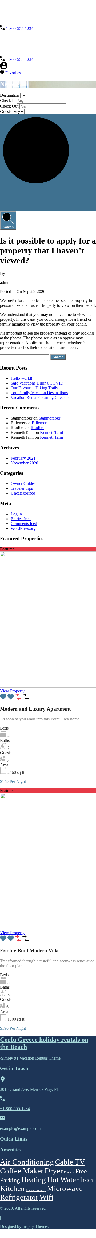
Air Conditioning (27, 1162)
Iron (86, 1179)
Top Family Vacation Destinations (39, 392)
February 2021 (23, 458)
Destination (10, 95)
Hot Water (63, 1179)
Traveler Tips (22, 488)
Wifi (46, 1197)
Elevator (69, 1172)
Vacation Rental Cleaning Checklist (40, 397)
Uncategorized (23, 493)
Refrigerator (19, 1197)
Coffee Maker (21, 1170)
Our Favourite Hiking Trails (34, 388)
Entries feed (21, 518)
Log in (16, 514)
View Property (12, 691)
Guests (6, 111)
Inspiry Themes (35, 1226)
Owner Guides (23, 483)
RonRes (37, 427)
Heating (33, 1179)
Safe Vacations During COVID (37, 383)
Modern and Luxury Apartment (35, 709)
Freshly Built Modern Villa (29, 950)
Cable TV (70, 1162)
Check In (8, 100)
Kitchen (12, 1188)
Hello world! (21, 378)
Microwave (65, 1188)
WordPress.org (23, 528)
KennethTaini (51, 432)
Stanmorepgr (49, 418)
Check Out (9, 106)
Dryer (54, 1170)
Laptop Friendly (36, 1190)
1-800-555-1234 (19, 28)
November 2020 (24, 463)
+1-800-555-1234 (15, 1108)
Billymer (39, 423)
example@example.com (20, 1128)
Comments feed (24, 523)
